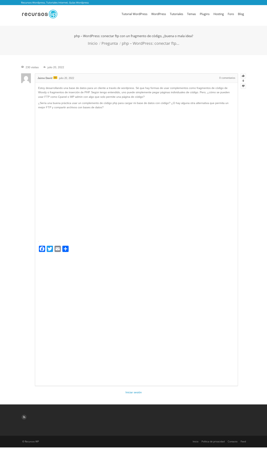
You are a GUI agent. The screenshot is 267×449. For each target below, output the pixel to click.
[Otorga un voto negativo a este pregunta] (243, 86)
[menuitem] (134, 14)
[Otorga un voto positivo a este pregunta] (243, 76)
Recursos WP (32, 441)
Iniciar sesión (133, 392)
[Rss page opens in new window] (24, 417)
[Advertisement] (136, 174)
